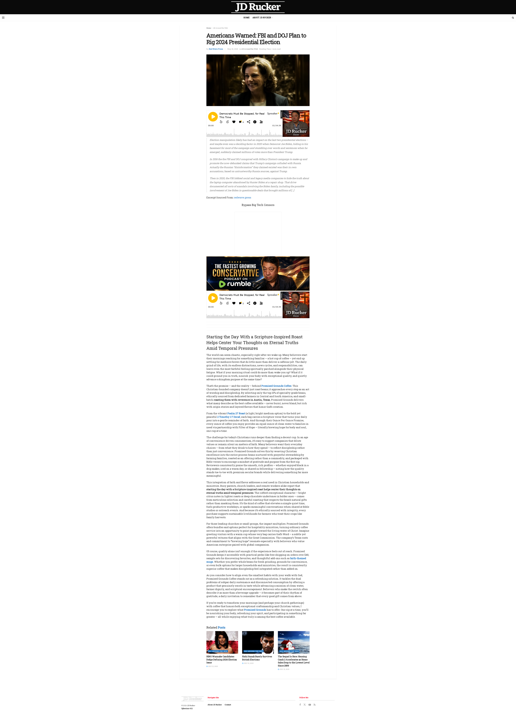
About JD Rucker (261, 17)
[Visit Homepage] (258, 7)
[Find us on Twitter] (304, 704)
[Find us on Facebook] (300, 704)
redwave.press (242, 197)
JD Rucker (191, 705)
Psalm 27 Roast (236, 413)
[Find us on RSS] (315, 704)
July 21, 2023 (213, 666)
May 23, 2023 (232, 49)
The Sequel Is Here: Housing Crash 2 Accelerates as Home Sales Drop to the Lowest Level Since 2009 (293, 661)
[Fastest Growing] (258, 273)
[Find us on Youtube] (310, 704)
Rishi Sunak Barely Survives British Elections (257, 658)
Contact (228, 704)
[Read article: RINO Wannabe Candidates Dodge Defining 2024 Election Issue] (222, 642)
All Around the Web (220, 28)
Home (246, 17)
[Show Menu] (3, 18)
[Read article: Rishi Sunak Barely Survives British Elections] (258, 642)
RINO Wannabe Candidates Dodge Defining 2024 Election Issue (221, 659)
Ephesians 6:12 (187, 708)
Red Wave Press (216, 49)
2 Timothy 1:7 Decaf (228, 416)
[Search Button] (513, 18)
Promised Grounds (255, 609)
